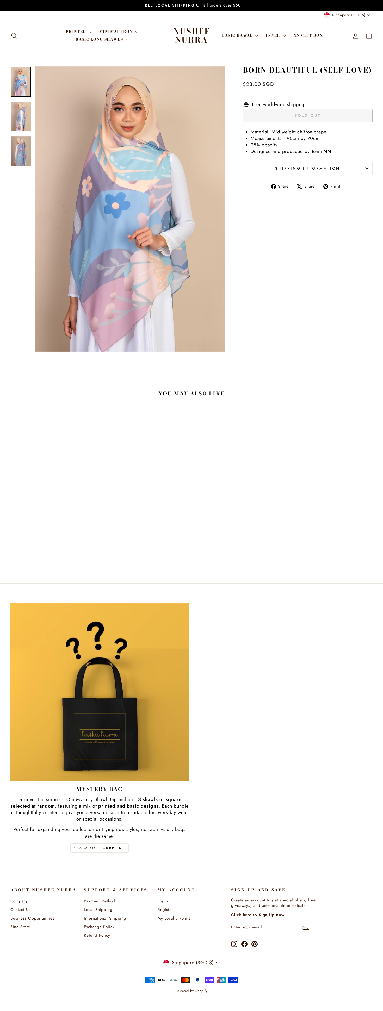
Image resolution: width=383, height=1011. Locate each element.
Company (19, 901)
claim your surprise (99, 848)
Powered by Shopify (191, 991)
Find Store (20, 927)
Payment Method (99, 901)
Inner (273, 35)
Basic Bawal (238, 35)
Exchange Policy (99, 927)
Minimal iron (116, 31)
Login (163, 901)
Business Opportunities (32, 918)
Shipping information (307, 168)
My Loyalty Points (174, 918)
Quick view (53, 533)
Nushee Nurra (191, 35)
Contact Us (20, 910)
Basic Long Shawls (100, 39)
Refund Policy (97, 935)
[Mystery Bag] (99, 692)
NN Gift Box (308, 35)
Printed (77, 31)
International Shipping (105, 918)
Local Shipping (98, 910)
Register (165, 910)
